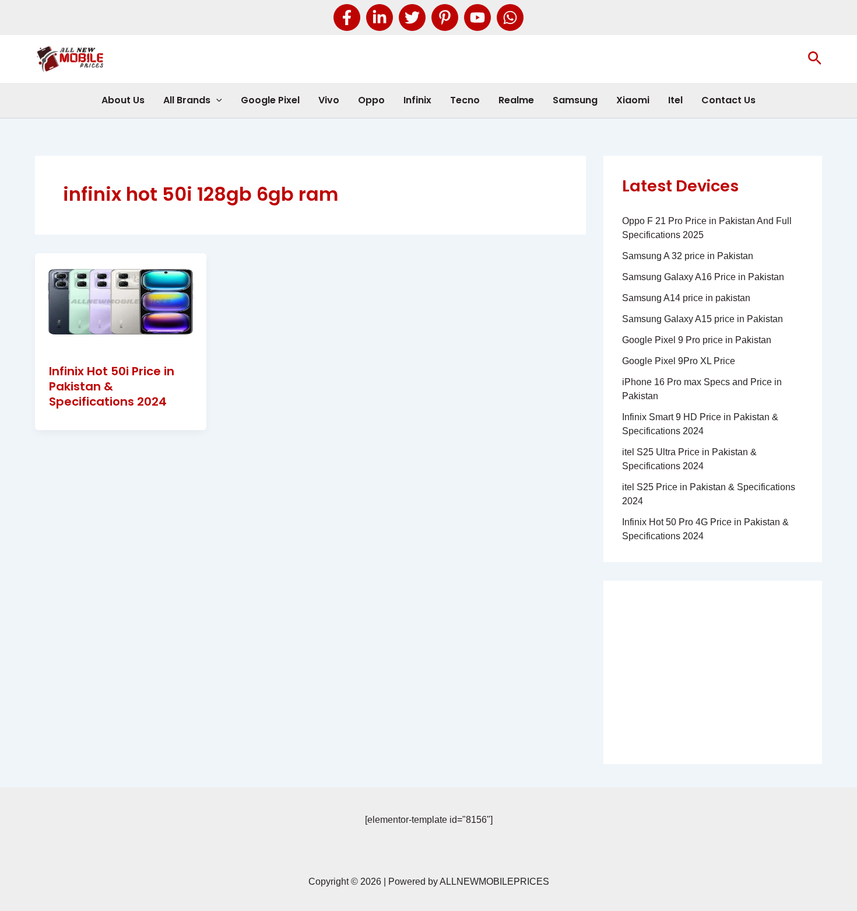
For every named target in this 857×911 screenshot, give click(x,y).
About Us (123, 100)
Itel (675, 100)
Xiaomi (632, 100)
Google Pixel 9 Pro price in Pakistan (696, 340)
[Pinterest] (444, 17)
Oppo (371, 100)
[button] (814, 58)
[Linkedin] (379, 17)
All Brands (186, 100)
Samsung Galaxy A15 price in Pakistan (702, 319)
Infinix (417, 100)
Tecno (465, 100)
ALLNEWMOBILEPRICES (494, 881)
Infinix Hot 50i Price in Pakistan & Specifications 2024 (111, 386)
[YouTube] (477, 17)
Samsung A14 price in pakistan (686, 298)
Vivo (328, 100)
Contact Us (728, 100)
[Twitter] (412, 17)
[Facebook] (346, 17)
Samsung (575, 100)
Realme (516, 100)
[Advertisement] (712, 672)
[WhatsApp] (510, 17)
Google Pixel (270, 100)
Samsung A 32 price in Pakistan (687, 256)
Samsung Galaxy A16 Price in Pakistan (703, 277)
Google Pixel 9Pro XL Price (678, 361)
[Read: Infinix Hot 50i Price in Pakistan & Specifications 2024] (120, 301)
